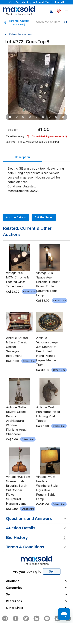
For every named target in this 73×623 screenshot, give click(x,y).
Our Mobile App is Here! (36, 2)
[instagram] (5, 618)
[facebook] (15, 618)
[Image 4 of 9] (30, 117)
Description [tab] (22, 157)
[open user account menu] (51, 11)
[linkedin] (36, 618)
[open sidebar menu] (66, 11)
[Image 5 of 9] (36, 117)
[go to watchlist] (59, 11)
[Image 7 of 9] (50, 117)
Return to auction (20, 34)
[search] (66, 22)
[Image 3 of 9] (23, 117)
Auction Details (16, 217)
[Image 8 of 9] (56, 117)
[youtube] (46, 618)
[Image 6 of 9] (43, 117)
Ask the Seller (44, 217)
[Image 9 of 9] (63, 117)
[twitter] (26, 618)
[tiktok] (57, 618)
